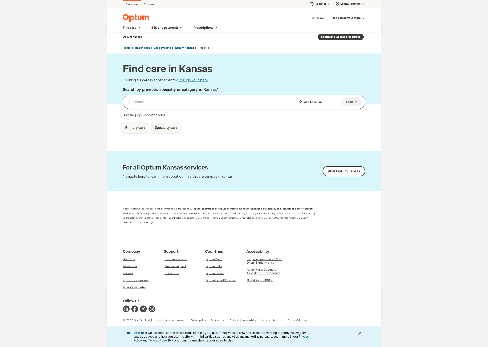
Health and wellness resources (340, 36)
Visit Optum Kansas (344, 171)
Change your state (193, 80)
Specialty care (166, 128)
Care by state (162, 48)
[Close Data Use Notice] (360, 333)
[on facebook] (134, 308)
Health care (142, 48)
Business (150, 4)
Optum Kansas (184, 48)
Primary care (135, 128)
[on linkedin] (126, 308)
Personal (132, 4)
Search (320, 18)
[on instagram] (151, 308)
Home (126, 48)
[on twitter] (143, 308)
